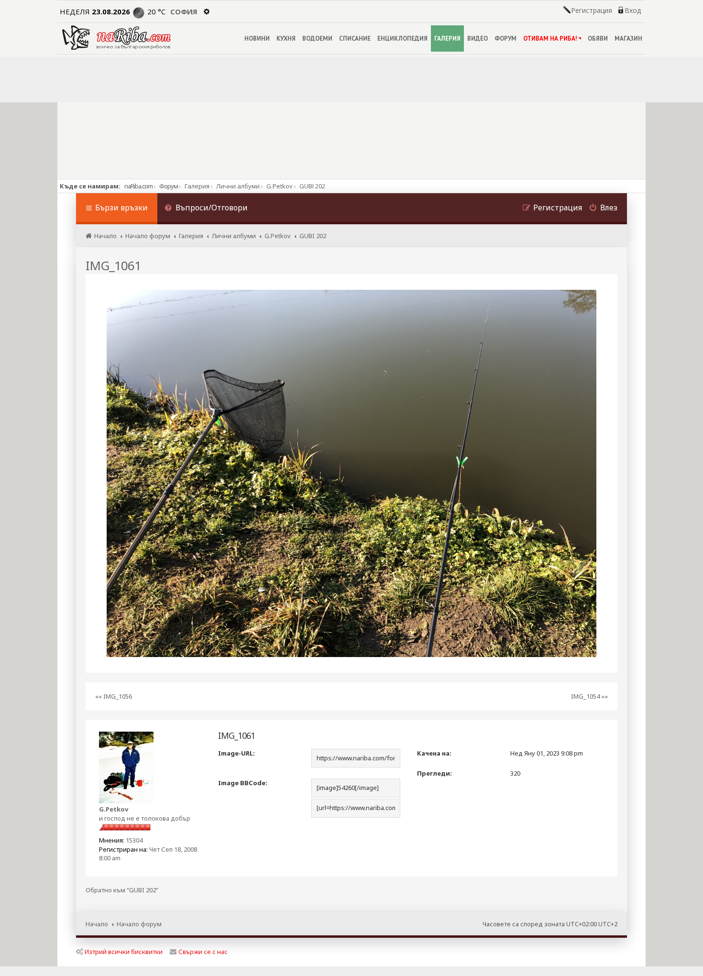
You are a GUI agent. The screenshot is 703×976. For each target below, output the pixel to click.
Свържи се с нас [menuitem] (203, 951)
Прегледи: (434, 773)
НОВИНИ (257, 38)
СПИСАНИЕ (355, 38)
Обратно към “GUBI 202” (122, 890)
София (184, 11)
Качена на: (434, 753)
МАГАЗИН (628, 38)
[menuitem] (206, 208)
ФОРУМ (505, 38)
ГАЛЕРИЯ (447, 38)
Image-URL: (236, 753)
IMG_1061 (113, 265)
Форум (168, 186)
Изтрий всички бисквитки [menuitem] (124, 951)
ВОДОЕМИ (317, 38)
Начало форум (139, 924)
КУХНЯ (286, 38)
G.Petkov (113, 809)
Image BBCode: (242, 783)
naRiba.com (138, 186)
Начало (97, 924)
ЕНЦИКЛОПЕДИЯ (402, 38)
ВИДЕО (477, 38)
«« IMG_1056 (113, 696)
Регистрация (591, 10)
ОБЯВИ (598, 38)
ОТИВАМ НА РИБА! (550, 38)
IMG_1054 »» (589, 696)
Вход (633, 10)
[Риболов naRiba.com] (116, 37)
